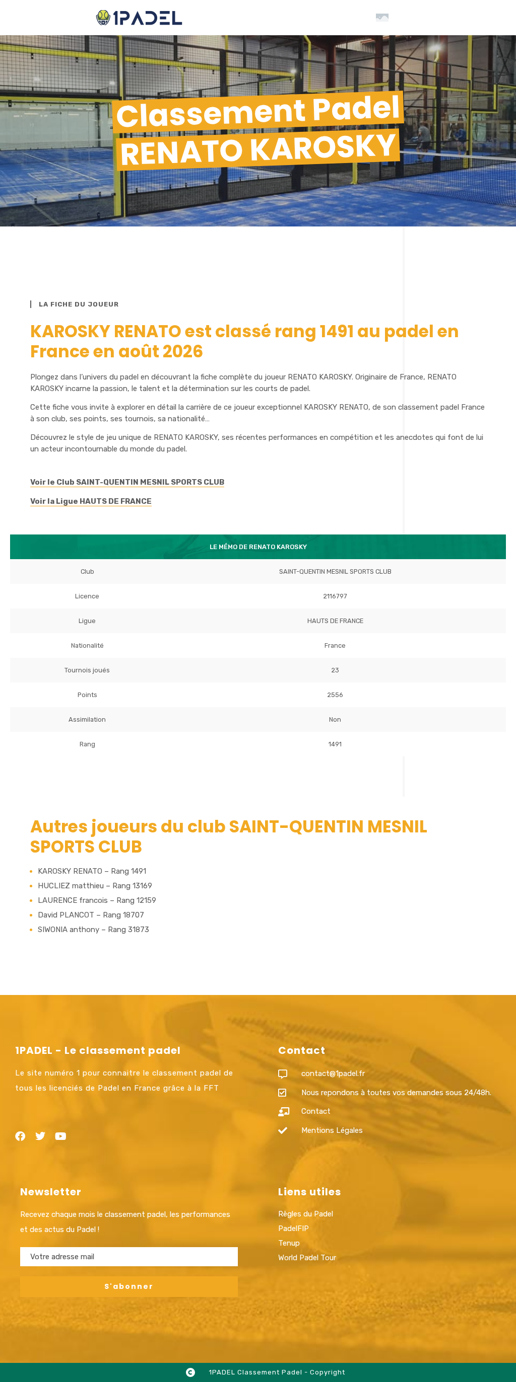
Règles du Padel (305, 1213)
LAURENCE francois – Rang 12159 (97, 900)
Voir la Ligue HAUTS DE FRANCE (91, 501)
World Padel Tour (307, 1257)
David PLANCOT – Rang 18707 (91, 914)
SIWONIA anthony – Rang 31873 (93, 929)
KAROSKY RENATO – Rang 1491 (92, 871)
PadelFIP (293, 1228)
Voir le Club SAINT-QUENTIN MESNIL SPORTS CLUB (127, 482)
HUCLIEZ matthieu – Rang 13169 (95, 885)
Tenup (289, 1243)
